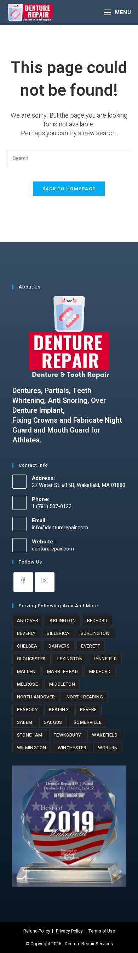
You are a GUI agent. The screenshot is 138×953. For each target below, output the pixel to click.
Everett (90, 646)
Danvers (59, 646)
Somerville (88, 722)
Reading (59, 709)
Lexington (70, 658)
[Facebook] (23, 582)
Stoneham (29, 735)
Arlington (63, 620)
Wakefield (104, 735)
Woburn (108, 747)
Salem (25, 722)
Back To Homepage (69, 188)
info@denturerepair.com (60, 527)
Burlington (95, 633)
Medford (100, 671)
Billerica (58, 633)
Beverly (26, 633)
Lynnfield (105, 658)
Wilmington (31, 747)
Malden (26, 671)
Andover (28, 620)
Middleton (62, 684)
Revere (88, 709)
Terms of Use (101, 931)
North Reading (85, 696)
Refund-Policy (36, 931)
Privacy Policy (69, 931)
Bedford (97, 620)
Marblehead (62, 671)
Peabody (27, 709)
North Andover (36, 696)
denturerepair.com (53, 549)
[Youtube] (44, 582)
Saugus (53, 722)
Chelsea (27, 646)
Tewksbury (67, 735)
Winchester (72, 747)
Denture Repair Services (89, 943)
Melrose (27, 684)
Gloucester (31, 658)
